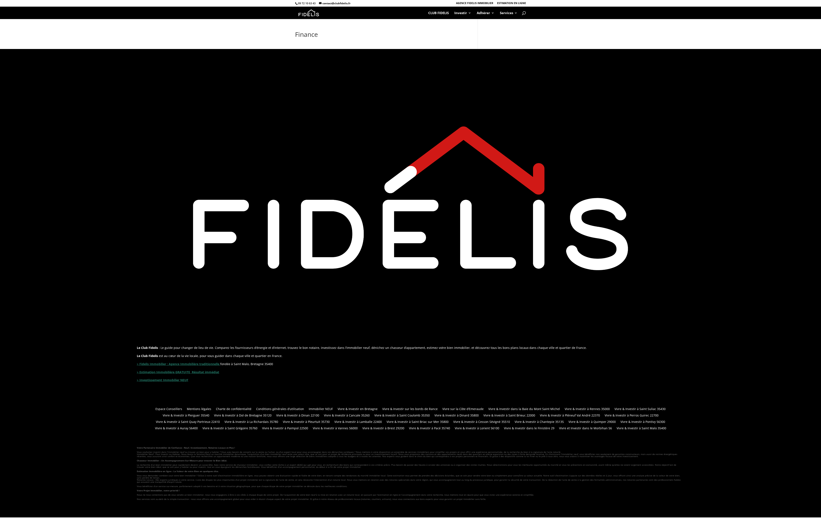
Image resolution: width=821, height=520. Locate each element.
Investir (460, 13)
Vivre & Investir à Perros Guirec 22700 (632, 415)
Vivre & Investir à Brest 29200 (383, 428)
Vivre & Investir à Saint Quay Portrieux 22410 (188, 422)
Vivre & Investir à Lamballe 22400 (358, 422)
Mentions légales (199, 409)
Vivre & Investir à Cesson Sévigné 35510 (481, 422)
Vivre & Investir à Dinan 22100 (297, 415)
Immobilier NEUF (321, 409)
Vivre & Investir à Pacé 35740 (429, 428)
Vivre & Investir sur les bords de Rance (410, 409)
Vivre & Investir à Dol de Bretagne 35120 (243, 415)
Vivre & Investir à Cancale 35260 (347, 415)
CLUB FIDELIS (438, 13)
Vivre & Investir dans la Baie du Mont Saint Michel (524, 409)
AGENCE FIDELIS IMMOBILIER (474, 3)
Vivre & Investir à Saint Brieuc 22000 (509, 415)
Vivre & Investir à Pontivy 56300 (642, 422)
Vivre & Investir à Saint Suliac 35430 (640, 409)
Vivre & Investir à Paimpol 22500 (285, 428)
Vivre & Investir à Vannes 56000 (335, 428)
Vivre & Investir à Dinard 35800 (456, 415)
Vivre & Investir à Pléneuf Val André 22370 (570, 415)
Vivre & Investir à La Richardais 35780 (251, 422)
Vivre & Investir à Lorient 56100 (477, 428)
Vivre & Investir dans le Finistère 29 (529, 428)
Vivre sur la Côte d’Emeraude (463, 409)
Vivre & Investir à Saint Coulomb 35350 (402, 415)
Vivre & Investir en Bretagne (358, 409)
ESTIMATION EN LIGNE (511, 3)
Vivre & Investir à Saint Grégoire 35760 (229, 428)
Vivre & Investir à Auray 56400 (176, 428)
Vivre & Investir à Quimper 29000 (592, 422)
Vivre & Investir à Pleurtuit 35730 (306, 422)
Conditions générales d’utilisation (280, 409)
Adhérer (483, 13)
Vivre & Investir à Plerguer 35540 (186, 415)
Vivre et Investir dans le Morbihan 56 (585, 428)
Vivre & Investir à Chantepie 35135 (539, 422)
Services (506, 13)
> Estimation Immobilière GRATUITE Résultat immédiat (178, 372)
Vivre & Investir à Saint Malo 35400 (641, 428)
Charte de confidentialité (233, 409)
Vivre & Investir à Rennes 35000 (587, 409)
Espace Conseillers (168, 409)
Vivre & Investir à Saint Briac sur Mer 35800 (418, 422)
